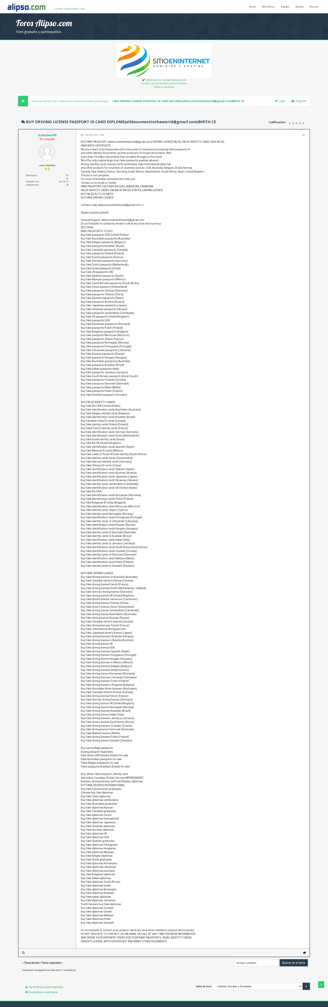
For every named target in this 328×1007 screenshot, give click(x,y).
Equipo (285, 6)
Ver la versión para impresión (46, 987)
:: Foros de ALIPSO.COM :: (44, 101)
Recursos (66, 101)
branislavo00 (47, 135)
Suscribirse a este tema (43, 992)
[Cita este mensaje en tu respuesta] (304, 952)
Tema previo (32, 962)
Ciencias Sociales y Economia (91, 101)
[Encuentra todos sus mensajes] (23, 952)
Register (301, 101)
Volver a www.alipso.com (70, 8)
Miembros (268, 6)
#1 (303, 135)
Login (281, 101)
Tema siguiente (51, 962)
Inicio (252, 6)
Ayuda (300, 6)
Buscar (314, 6)
